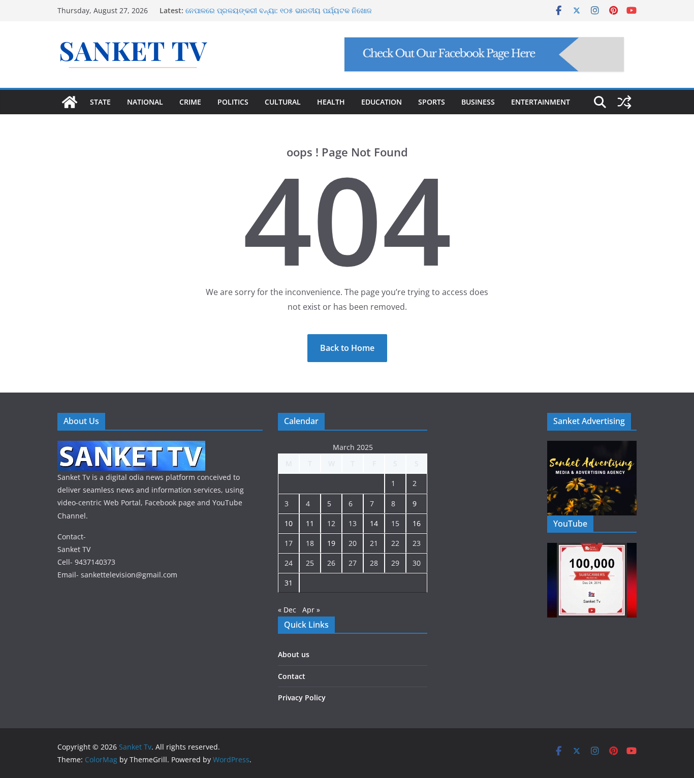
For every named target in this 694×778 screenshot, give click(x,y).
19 (331, 543)
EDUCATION (381, 102)
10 (289, 523)
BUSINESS (478, 102)
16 (417, 523)
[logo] (131, 447)
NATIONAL (145, 102)
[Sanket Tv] (69, 102)
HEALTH (331, 102)
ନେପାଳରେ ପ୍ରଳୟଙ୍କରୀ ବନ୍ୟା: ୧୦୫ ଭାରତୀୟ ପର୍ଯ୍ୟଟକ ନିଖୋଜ (278, 10)
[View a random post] (624, 102)
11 (310, 523)
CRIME (190, 102)
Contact (291, 676)
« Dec (287, 609)
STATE (100, 102)
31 (289, 583)
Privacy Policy (302, 697)
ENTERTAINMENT (540, 102)
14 (374, 523)
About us (293, 654)
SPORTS (431, 102)
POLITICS (232, 102)
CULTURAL (283, 102)
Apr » (311, 609)
